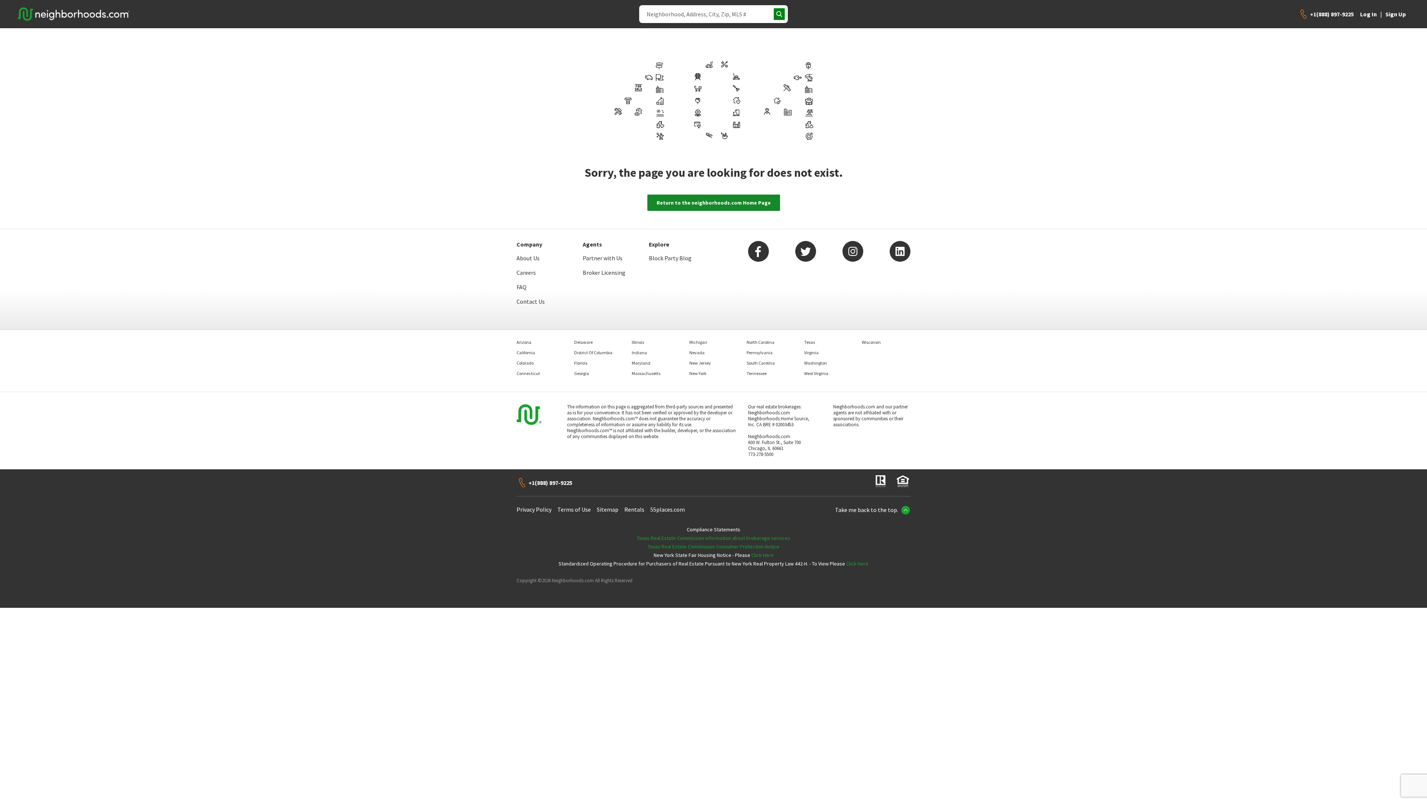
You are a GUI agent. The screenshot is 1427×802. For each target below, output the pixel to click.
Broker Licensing (604, 272)
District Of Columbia (593, 352)
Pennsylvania (760, 352)
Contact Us (531, 301)
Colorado (525, 363)
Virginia (811, 352)
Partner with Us (602, 258)
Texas (809, 342)
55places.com (667, 509)
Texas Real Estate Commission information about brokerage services (713, 538)
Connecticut (528, 373)
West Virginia (816, 373)
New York (697, 373)
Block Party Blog (670, 258)
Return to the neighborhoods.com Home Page (714, 202)
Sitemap (607, 509)
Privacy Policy (534, 509)
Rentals (634, 509)
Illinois (638, 342)
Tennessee (757, 373)
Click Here (762, 555)
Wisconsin (871, 342)
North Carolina (760, 342)
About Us (528, 258)
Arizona (524, 342)
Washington (815, 363)
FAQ (522, 287)
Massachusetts (646, 373)
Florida (581, 363)
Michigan (698, 342)
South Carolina (761, 363)
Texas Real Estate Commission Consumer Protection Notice (713, 546)
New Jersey (700, 363)
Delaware (583, 342)
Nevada (697, 352)
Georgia (581, 373)
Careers (526, 272)
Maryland (641, 363)
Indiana (639, 352)
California (526, 352)
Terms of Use (574, 509)
